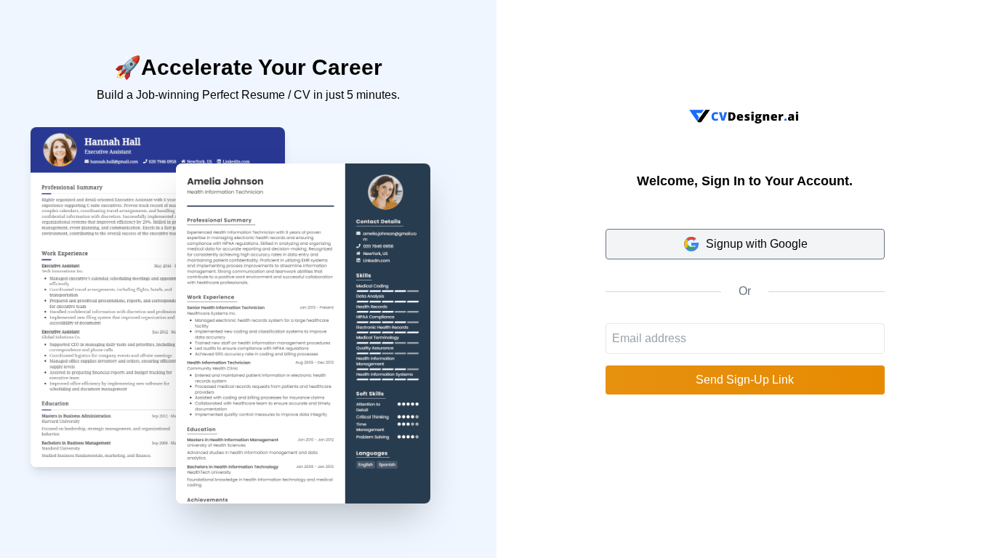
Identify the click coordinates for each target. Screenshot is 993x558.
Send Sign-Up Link (745, 379)
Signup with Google (757, 244)
